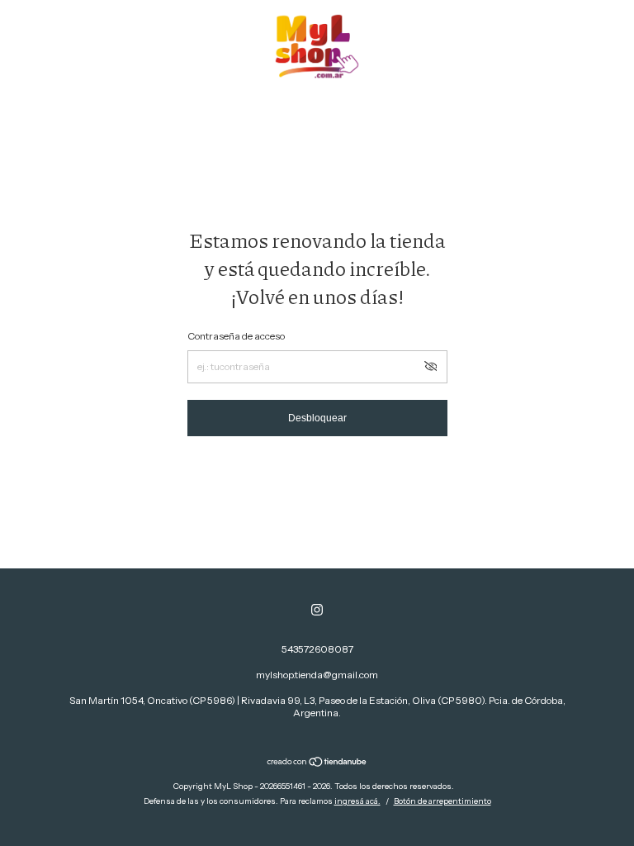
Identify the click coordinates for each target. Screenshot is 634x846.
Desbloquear (317, 418)
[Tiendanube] (317, 763)
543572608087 (317, 649)
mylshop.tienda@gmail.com (317, 674)
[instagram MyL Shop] (317, 609)
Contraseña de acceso (236, 336)
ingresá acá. (357, 801)
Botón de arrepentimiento (442, 801)
